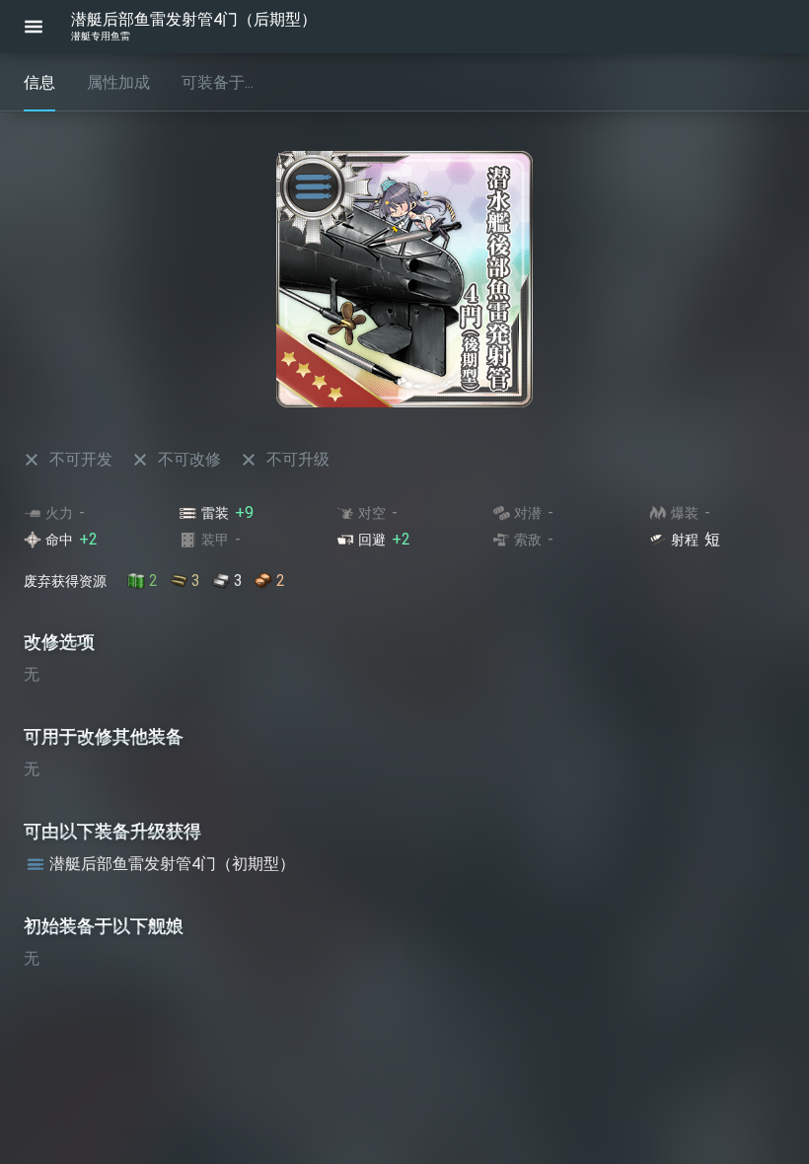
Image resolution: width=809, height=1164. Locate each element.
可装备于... (218, 82)
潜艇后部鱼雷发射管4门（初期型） (172, 863)
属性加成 (118, 82)
